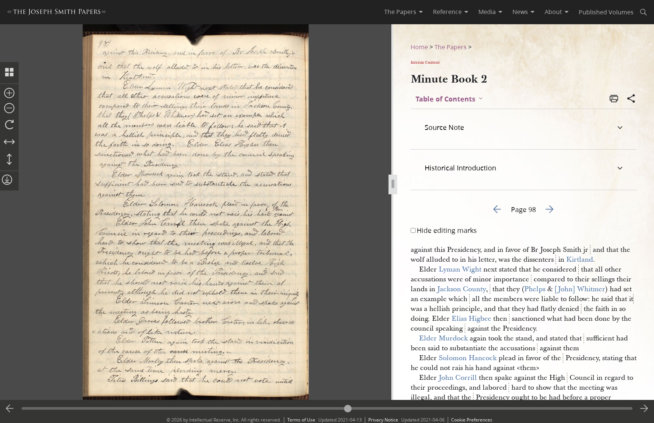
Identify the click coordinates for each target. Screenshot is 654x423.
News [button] (520, 12)
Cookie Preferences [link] (471, 420)
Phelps (534, 289)
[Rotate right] (9, 125)
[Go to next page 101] (644, 409)
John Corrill (458, 377)
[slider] (327, 408)
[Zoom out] (9, 109)
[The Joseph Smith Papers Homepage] (57, 13)
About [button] (553, 12)
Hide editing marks (447, 230)
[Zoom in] (9, 93)
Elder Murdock (443, 338)
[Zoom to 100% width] (9, 142)
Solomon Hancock (468, 358)
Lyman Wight (460, 269)
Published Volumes (606, 12)
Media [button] (487, 12)
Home (419, 46)
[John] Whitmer (579, 289)
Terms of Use (301, 420)
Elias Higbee (471, 318)
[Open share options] (631, 99)
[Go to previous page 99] (10, 409)
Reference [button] (447, 12)
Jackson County (461, 289)
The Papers (450, 46)
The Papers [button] (400, 12)
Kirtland (579, 259)
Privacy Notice (383, 420)
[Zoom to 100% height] (9, 160)
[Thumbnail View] (9, 73)
